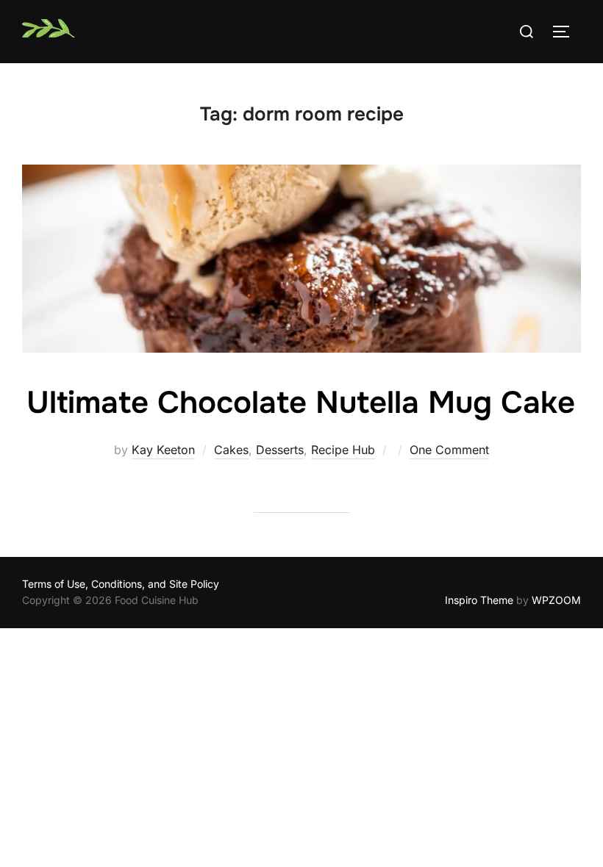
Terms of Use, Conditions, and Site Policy (120, 584)
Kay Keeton (163, 449)
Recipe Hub (343, 449)
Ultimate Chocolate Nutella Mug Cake (300, 402)
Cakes (231, 449)
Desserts (280, 449)
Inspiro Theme (479, 600)
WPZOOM (556, 600)
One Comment (449, 449)
